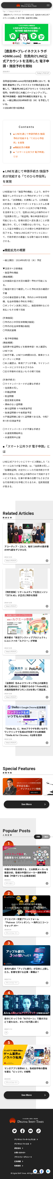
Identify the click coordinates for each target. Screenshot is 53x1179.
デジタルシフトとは (21, 1144)
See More (26, 804)
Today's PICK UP (43, 73)
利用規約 (17, 1166)
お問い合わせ (19, 1152)
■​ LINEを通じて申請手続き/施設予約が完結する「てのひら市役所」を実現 (29, 138)
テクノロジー (10, 883)
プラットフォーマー (12, 933)
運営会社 (17, 1148)
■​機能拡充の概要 (21, 147)
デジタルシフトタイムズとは (24, 1139)
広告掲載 (17, 1161)
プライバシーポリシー (22, 1157)
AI (6, 1032)
